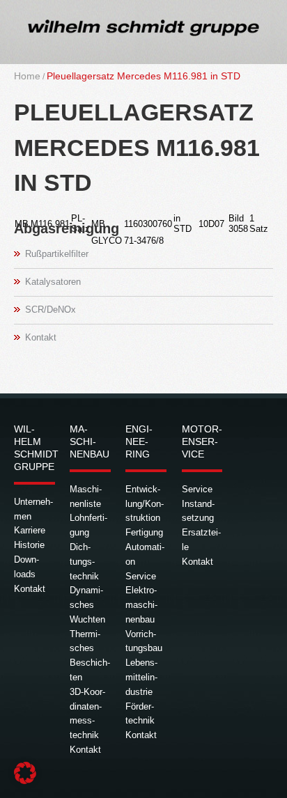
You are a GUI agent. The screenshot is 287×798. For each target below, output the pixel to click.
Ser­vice (140, 576)
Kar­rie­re (29, 530)
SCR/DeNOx (50, 309)
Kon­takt (40, 337)
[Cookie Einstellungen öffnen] (25, 781)
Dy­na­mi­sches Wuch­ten (87, 605)
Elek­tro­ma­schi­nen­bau (141, 605)
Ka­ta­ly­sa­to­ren (53, 281)
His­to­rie (29, 545)
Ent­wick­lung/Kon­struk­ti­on (144, 504)
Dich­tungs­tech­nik (84, 561)
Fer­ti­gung (144, 532)
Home (27, 75)
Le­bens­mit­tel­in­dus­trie (141, 677)
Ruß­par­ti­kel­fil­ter (56, 254)
